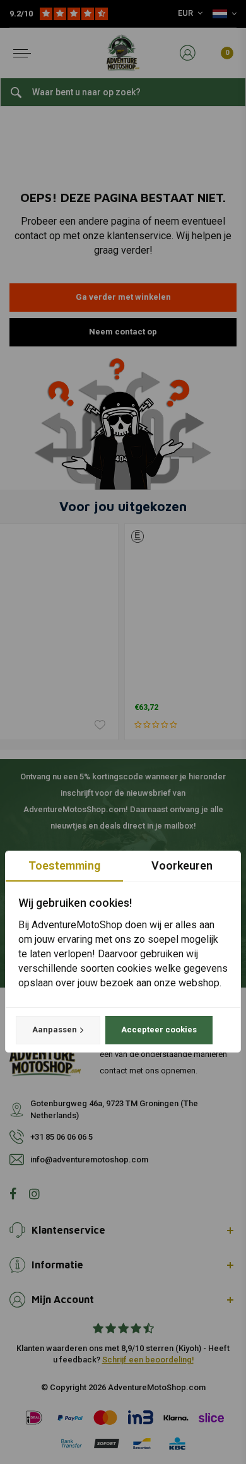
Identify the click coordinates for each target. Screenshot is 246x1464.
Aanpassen (54, 1029)
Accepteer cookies (159, 1029)
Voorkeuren (182, 865)
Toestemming (64, 865)
